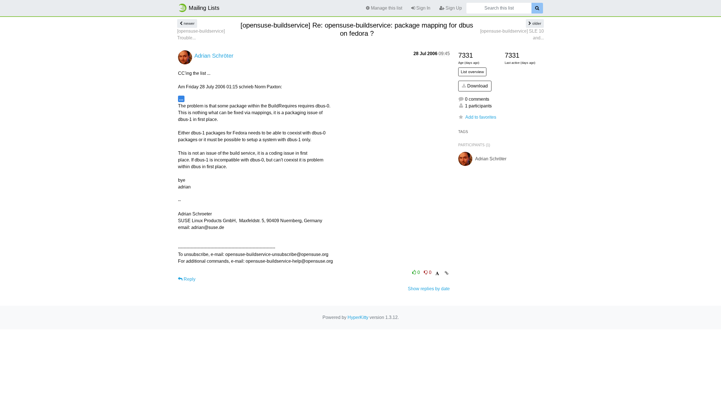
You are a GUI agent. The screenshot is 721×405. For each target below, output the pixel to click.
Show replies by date (429, 288)
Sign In (422, 8)
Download (477, 86)
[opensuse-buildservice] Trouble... (201, 34)
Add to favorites (480, 117)
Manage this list (386, 8)
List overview (472, 71)
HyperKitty (358, 317)
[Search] (537, 8)
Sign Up (453, 8)
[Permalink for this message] (446, 273)
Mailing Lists (204, 8)
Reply (189, 279)
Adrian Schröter (213, 56)
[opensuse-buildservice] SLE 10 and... (512, 34)
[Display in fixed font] (437, 273)
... (181, 99)
